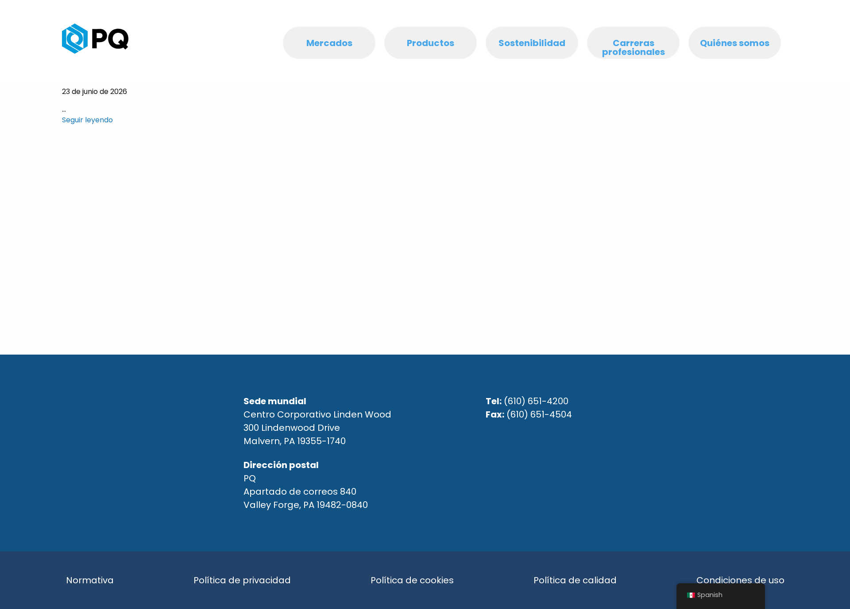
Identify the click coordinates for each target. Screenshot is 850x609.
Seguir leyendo (87, 120)
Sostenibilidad (531, 43)
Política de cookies (412, 580)
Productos (430, 43)
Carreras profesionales (633, 47)
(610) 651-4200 (536, 401)
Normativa (90, 580)
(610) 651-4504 (539, 414)
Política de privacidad (242, 580)
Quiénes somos (734, 43)
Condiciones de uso (740, 580)
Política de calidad (575, 580)
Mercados (329, 43)
